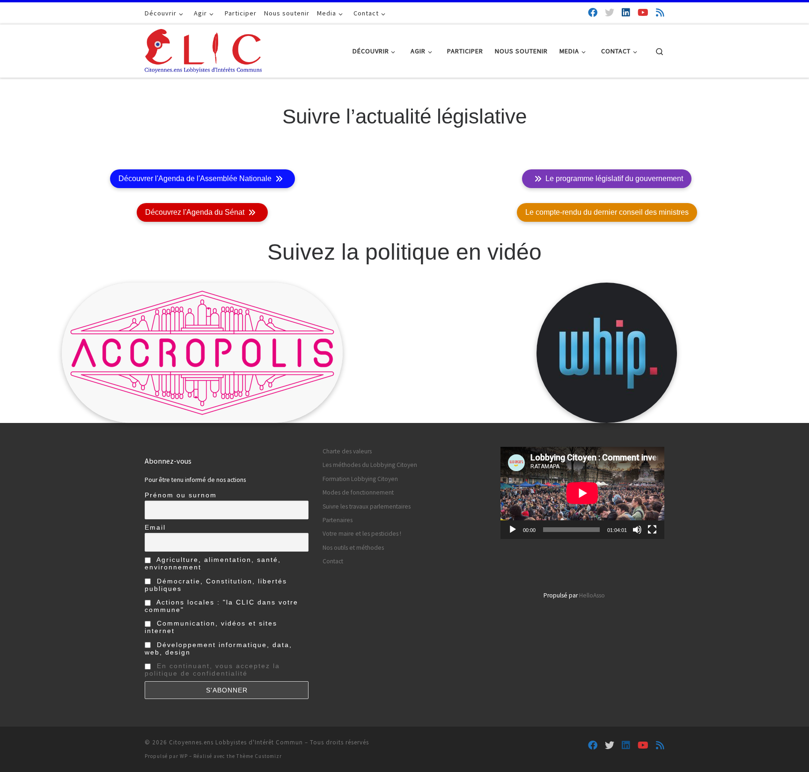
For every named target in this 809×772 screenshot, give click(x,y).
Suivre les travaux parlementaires (367, 506)
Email (155, 527)
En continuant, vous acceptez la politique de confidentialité (212, 669)
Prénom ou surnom (181, 495)
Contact (333, 561)
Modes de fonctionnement (358, 492)
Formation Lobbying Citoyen (360, 479)
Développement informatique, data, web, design (218, 648)
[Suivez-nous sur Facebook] (592, 12)
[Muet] (637, 529)
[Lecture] (512, 529)
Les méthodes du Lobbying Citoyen (370, 465)
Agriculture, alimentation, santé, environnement (213, 563)
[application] (582, 493)
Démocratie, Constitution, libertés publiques (216, 584)
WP (184, 756)
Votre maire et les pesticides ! (362, 534)
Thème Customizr (259, 756)
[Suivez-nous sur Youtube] (643, 12)
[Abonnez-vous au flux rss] (660, 12)
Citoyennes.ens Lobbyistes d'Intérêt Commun (236, 742)
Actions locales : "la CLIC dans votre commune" (221, 605)
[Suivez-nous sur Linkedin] (626, 12)
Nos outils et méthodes (353, 548)
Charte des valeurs (347, 451)
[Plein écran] (652, 529)
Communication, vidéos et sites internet (211, 626)
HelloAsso (592, 595)
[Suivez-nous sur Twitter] (609, 12)
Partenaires (338, 520)
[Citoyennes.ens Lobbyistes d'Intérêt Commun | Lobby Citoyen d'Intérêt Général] (203, 49)
